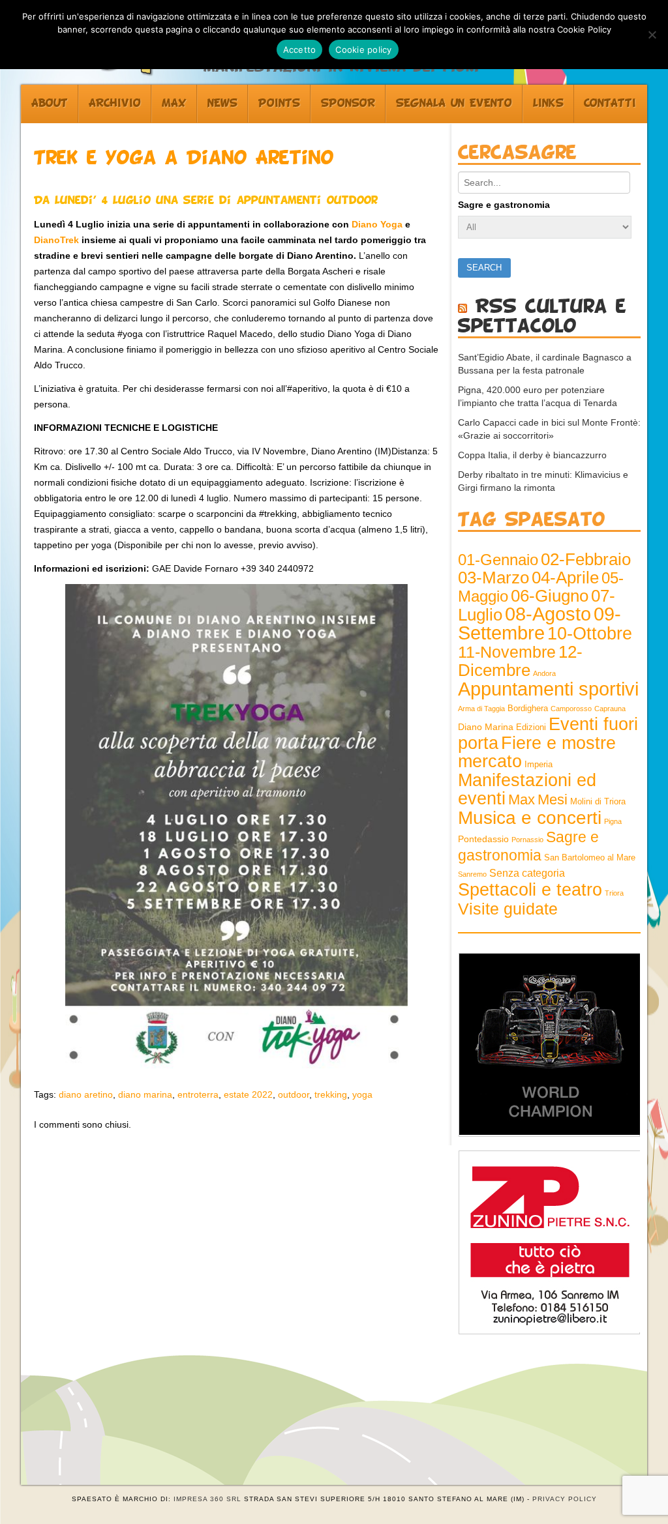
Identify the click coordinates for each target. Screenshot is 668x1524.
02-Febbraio (586, 559)
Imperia (538, 764)
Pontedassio (483, 839)
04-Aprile (565, 577)
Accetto (299, 49)
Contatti (610, 103)
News (222, 103)
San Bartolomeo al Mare (589, 857)
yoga (362, 1094)
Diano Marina (485, 727)
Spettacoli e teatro (530, 890)
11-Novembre (507, 652)
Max (174, 103)
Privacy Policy (564, 1498)
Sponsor (348, 103)
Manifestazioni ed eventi (527, 789)
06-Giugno (549, 596)
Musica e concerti (529, 817)
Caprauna (610, 708)
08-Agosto (548, 614)
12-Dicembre (520, 661)
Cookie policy (363, 49)
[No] (651, 34)
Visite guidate (508, 909)
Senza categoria (527, 873)
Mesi (553, 799)
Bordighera (528, 708)
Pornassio (527, 839)
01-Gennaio (498, 559)
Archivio (115, 103)
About (49, 103)
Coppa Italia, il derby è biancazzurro (532, 455)
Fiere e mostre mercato (537, 752)
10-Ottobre (589, 633)
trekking (330, 1094)
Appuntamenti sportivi (548, 688)
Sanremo (472, 874)
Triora (614, 893)
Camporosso (571, 708)
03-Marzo (493, 577)
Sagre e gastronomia (504, 204)
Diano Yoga (377, 224)
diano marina (145, 1094)
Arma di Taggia (481, 708)
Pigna (613, 821)
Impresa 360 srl (207, 1498)
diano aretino (86, 1094)
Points (279, 103)
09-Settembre (539, 623)
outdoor (293, 1094)
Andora (544, 673)
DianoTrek (56, 240)
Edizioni (531, 727)
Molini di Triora (598, 801)
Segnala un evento (454, 103)
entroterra (198, 1094)
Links (548, 103)
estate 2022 (248, 1094)
